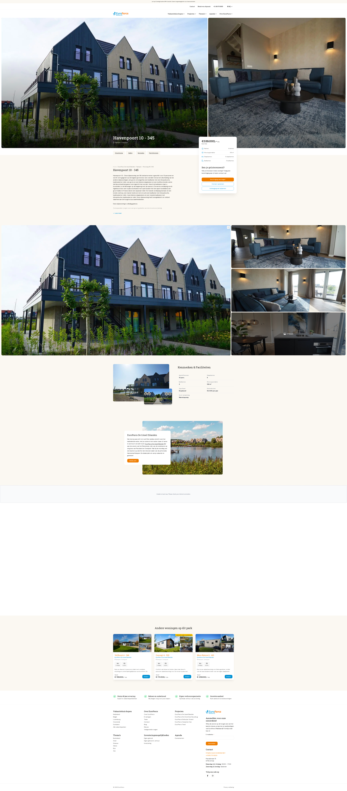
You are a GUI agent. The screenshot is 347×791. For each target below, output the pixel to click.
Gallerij (130, 153)
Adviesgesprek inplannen (218, 188)
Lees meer (118, 213)
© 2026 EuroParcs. (118, 787)
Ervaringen (147, 717)
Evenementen (179, 738)
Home (115, 167)
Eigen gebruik (148, 738)
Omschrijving (119, 153)
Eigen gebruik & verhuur (152, 741)
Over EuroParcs (149, 714)
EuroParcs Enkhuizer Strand (184, 719)
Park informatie (153, 153)
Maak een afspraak (204, 6)
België (115, 717)
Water (115, 746)
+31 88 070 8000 (218, 6)
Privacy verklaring (229, 787)
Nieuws (146, 727)
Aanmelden (211, 743)
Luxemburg (116, 719)
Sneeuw (115, 743)
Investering (147, 743)
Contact (192, 6)
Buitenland (116, 738)
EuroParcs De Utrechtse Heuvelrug (186, 717)
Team (146, 719)
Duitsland (116, 724)
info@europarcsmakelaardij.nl (215, 753)
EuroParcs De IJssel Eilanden (154, 444)
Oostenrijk (116, 722)
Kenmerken (141, 153)
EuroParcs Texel (180, 724)
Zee (114, 751)
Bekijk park (132, 461)
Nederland (116, 714)
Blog (145, 724)
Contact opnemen (218, 184)
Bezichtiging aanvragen (217, 179)
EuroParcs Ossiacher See (183, 722)
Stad (114, 741)
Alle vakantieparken (119, 727)
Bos (114, 748)
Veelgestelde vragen (151, 730)
